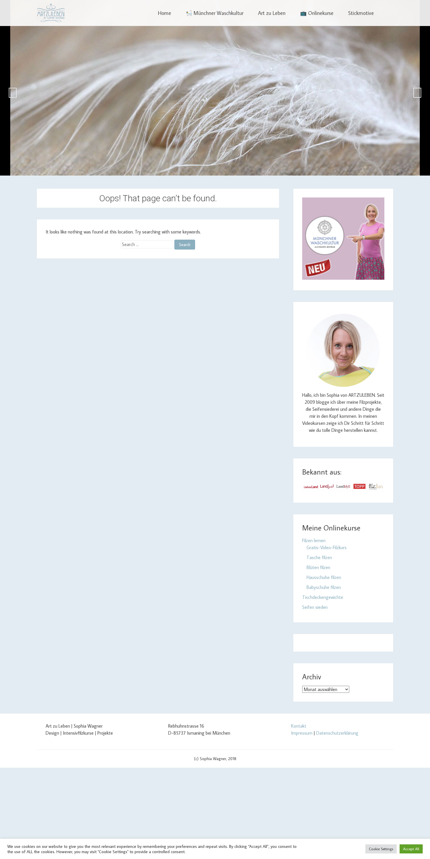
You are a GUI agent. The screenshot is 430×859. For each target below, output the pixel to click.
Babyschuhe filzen (324, 587)
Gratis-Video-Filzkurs (327, 547)
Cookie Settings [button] (381, 848)
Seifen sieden (315, 607)
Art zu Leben (271, 13)
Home (164, 13)
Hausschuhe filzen (324, 577)
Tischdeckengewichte (322, 597)
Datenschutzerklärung (337, 733)
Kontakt (298, 726)
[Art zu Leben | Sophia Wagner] (51, 13)
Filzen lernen (314, 540)
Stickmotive (361, 13)
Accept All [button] (411, 848)
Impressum (301, 733)
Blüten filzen (318, 567)
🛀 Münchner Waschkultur (214, 13)
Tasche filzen (319, 557)
